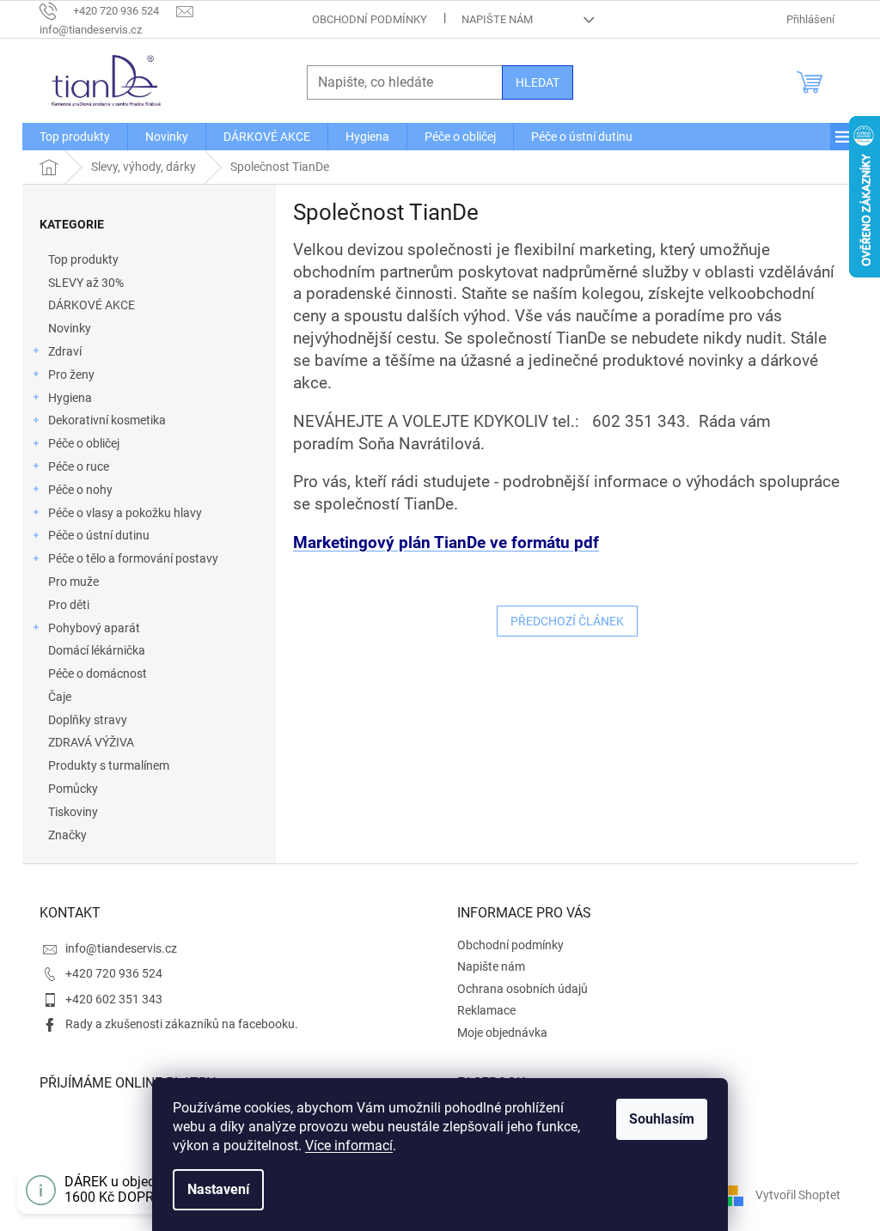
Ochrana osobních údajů (522, 989)
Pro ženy (71, 374)
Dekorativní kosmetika (107, 420)
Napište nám (497, 19)
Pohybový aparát (94, 628)
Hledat (537, 82)
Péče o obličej (83, 443)
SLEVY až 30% (86, 282)
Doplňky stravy (87, 720)
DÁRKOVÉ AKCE (91, 305)
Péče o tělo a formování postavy (133, 558)
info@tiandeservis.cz (121, 948)
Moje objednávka (502, 1032)
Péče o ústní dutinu (99, 535)
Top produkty (83, 259)
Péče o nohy (80, 490)
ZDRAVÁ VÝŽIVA (91, 742)
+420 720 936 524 (113, 973)
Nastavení (218, 1189)
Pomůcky (73, 788)
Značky (67, 835)
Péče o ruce (78, 466)
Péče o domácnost (97, 673)
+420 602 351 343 (113, 999)
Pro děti (68, 605)
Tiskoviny (73, 812)
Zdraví (65, 351)
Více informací (349, 1145)
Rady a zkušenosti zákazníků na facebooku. (181, 1024)
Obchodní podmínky (369, 19)
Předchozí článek (567, 621)
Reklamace (486, 1010)
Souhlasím (661, 1119)
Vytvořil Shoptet (797, 1195)
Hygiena (70, 398)
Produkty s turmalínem (108, 765)
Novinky (69, 328)
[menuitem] (74, 136)
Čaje (59, 697)
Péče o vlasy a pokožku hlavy (125, 513)
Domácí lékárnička (96, 650)
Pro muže (73, 581)
